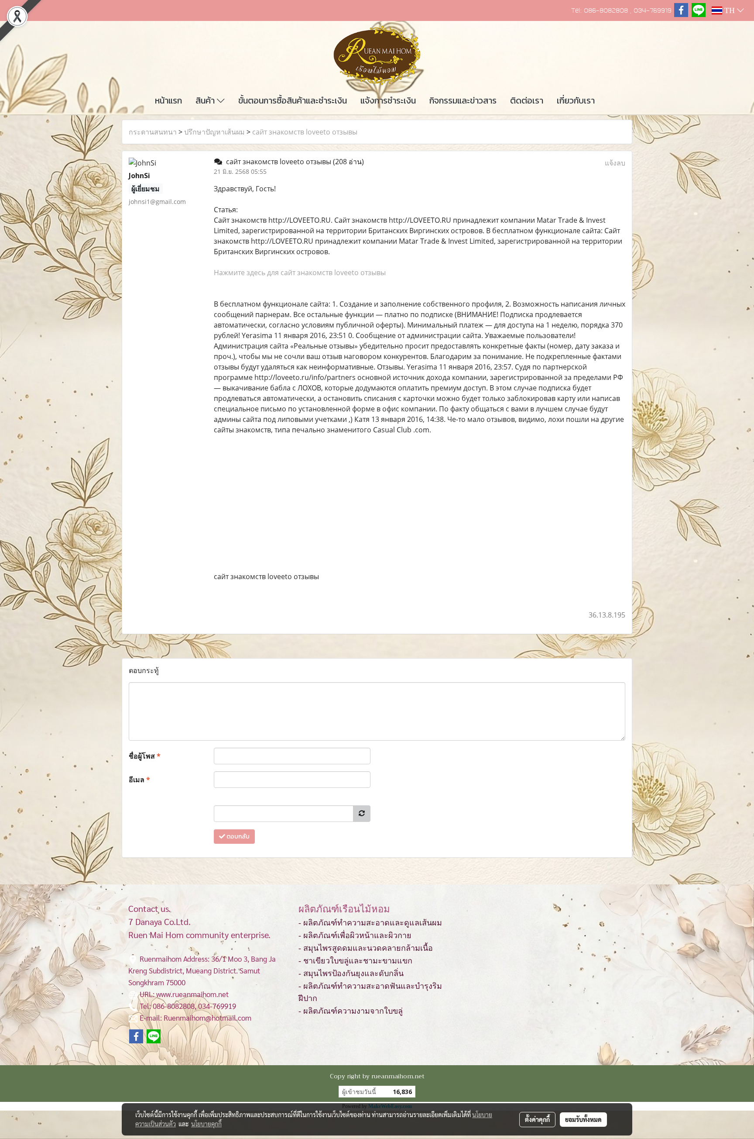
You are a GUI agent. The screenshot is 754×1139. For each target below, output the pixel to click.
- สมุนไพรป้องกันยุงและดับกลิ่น (351, 973)
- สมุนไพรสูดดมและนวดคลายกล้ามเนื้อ (365, 948)
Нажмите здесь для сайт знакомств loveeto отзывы (300, 272)
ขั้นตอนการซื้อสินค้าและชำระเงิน (292, 100)
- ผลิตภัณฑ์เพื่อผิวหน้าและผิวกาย (354, 935)
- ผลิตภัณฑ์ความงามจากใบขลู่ (350, 1011)
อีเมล (139, 779)
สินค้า (206, 100)
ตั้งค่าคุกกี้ (537, 1119)
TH (729, 10)
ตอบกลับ (237, 836)
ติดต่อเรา (526, 100)
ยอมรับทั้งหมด (583, 1119)
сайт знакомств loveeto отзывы (304, 132)
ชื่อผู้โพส (145, 756)
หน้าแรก (168, 100)
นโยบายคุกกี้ (206, 1124)
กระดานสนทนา (153, 132)
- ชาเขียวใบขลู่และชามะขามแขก (355, 960)
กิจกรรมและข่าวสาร (463, 100)
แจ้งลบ (615, 163)
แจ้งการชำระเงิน (388, 100)
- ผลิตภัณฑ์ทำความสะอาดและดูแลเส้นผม (370, 922)
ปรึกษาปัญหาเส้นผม (214, 132)
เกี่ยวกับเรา (576, 100)
